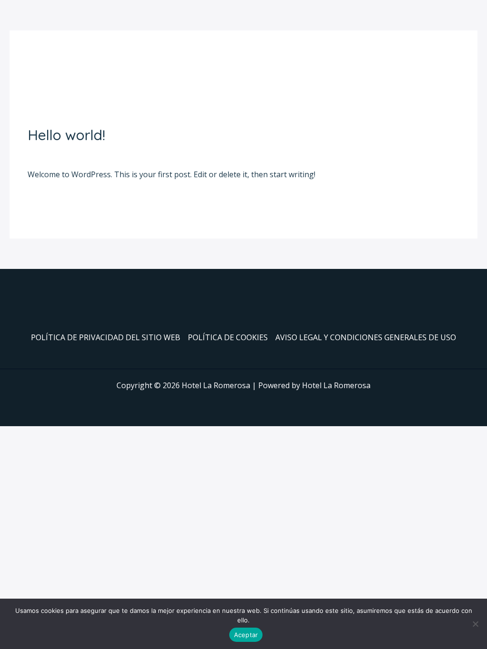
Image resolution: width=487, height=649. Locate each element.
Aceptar (246, 635)
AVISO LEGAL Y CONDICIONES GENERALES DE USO (365, 337)
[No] (475, 624)
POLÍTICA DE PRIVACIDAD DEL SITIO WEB (105, 337)
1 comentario (51, 152)
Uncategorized (107, 152)
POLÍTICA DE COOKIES (228, 337)
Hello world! (66, 135)
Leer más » (47, 199)
